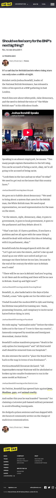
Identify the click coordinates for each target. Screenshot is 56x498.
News (26, 61)
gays (14, 392)
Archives (20, 463)
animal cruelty (29, 392)
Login (19, 473)
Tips (43, 4)
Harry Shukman (15, 61)
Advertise (21, 459)
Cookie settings (41, 463)
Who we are (39, 459)
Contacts (38, 461)
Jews (49, 388)
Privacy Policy (22, 461)
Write (35, 4)
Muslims (6, 392)
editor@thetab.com (35, 487)
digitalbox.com (12, 487)
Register (20, 471)
